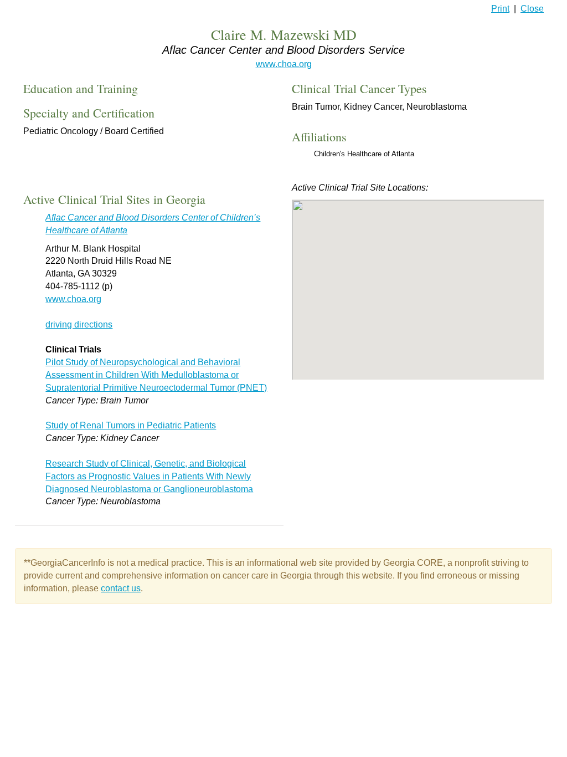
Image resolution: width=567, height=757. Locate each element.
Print (500, 8)
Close (532, 8)
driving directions (78, 324)
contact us (121, 588)
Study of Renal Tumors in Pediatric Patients (130, 425)
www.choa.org (284, 64)
